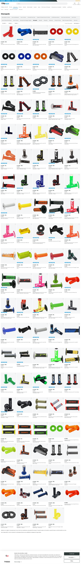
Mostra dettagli (17, 561)
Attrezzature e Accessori (56, 7)
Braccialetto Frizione (6, 17)
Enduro (20, 7)
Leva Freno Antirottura (65, 17)
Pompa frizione (58, 20)
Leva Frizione (15, 20)
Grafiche (64, 7)
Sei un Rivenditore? (16, 0)
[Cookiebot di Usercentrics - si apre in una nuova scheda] (7, 562)
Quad (39, 7)
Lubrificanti (69, 7)
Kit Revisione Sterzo (55, 17)
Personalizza (71, 557)
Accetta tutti (71, 553)
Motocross (15, 7)
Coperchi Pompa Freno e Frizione (43, 17)
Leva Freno (74, 17)
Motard (24, 7)
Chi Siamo (8, 0)
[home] (5, 3)
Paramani (51, 20)
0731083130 (2, 0)
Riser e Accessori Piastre (67, 20)
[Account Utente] (74, 3)
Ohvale (10, 7)
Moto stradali (29, 7)
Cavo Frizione (23, 17)
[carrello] (78, 3)
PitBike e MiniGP (4, 7)
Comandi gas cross (31, 17)
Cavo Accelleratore (15, 17)
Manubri (40, 20)
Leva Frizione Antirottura (6, 20)
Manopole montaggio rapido (25, 20)
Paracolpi (45, 20)
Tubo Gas (75, 20)
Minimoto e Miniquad (45, 7)
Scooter (35, 7)
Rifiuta (72, 560)
